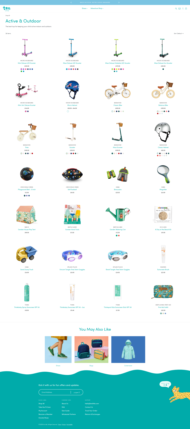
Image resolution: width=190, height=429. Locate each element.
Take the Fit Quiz (45, 407)
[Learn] (179, 8)
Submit (77, 392)
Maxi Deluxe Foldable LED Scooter (117, 63)
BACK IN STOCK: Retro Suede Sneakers (95, 2)
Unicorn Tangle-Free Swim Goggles (72, 270)
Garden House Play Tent (26, 229)
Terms (59, 424)
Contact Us (89, 407)
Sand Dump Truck (26, 270)
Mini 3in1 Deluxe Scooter (27, 105)
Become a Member (45, 414)
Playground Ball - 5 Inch (27, 189)
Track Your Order (91, 411)
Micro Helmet (72, 105)
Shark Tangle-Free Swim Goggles (118, 270)
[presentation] (176, 9)
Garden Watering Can (118, 229)
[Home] (6, 8)
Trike (26, 147)
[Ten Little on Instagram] (164, 385)
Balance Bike (163, 105)
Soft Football (72, 189)
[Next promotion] (119, 2)
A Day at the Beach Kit (163, 229)
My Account (43, 411)
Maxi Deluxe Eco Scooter (163, 63)
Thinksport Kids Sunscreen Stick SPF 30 (118, 307)
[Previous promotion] (71, 2)
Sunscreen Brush (163, 270)
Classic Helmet (163, 147)
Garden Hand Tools (72, 229)
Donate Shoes (44, 418)
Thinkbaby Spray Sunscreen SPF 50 (26, 307)
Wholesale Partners (69, 414)
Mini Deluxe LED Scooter (27, 63)
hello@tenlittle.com (92, 404)
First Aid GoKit (163, 307)
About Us (65, 404)
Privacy (64, 424)
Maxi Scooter (118, 147)
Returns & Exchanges (92, 414)
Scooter (72, 147)
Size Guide (65, 411)
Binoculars (118, 189)
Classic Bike (118, 105)
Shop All (8, 15)
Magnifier (163, 189)
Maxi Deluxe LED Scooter (72, 63)
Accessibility (69, 424)
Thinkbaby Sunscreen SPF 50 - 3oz (72, 307)
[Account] (183, 8)
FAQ (63, 407)
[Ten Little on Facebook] (166, 385)
